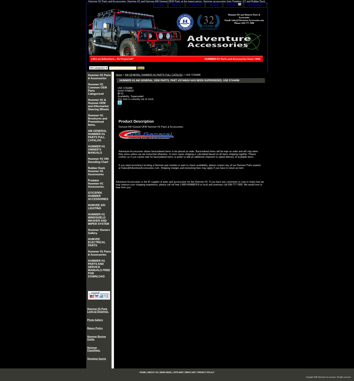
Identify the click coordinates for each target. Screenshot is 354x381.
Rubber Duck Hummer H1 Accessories (96, 171)
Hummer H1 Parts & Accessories (99, 77)
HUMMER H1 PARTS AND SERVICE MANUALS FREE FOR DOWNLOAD (99, 268)
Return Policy (95, 328)
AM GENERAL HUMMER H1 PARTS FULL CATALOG (154, 75)
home (161, 5)
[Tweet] (120, 103)
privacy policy (255, 5)
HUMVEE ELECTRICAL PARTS (96, 242)
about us (176, 5)
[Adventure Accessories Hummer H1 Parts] (132, 36)
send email (195, 5)
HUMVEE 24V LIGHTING (96, 207)
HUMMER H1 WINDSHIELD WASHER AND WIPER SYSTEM (98, 219)
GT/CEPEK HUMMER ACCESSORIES (98, 196)
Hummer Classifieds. (93, 349)
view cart (232, 5)
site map (213, 5)
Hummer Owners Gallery (99, 231)
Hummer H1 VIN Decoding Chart (98, 160)
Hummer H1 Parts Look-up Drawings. (98, 310)
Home (119, 75)
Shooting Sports (96, 358)
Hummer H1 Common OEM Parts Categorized (97, 89)
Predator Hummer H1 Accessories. (96, 183)
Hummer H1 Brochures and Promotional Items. (97, 120)
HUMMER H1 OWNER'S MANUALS (96, 149)
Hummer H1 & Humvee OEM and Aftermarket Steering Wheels (98, 104)
